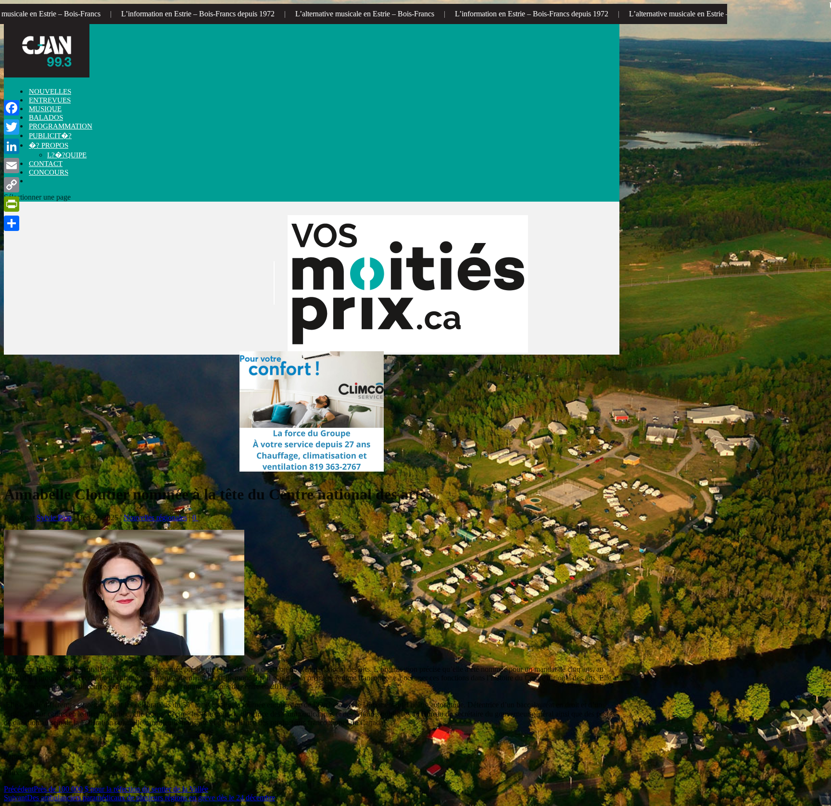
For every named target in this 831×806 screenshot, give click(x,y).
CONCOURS (48, 172)
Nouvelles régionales (155, 517)
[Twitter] (11, 127)
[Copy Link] (11, 184)
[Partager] (11, 223)
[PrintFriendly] (11, 204)
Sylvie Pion (54, 517)
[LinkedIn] (11, 146)
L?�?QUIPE (67, 155)
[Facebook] (11, 107)
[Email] (11, 165)
